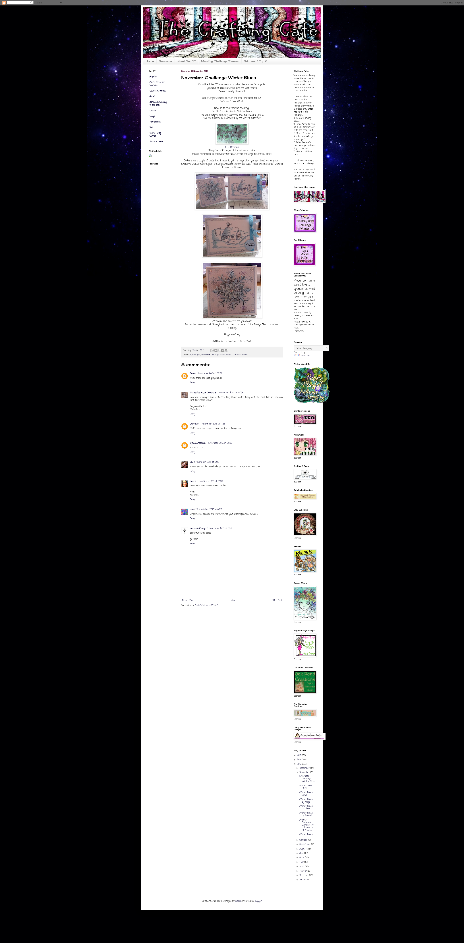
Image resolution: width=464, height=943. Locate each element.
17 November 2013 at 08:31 (219, 528)
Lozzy (192, 509)
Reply (192, 382)
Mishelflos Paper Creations (203, 392)
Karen (193, 481)
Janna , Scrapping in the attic (158, 104)
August (303, 849)
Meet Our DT (186, 61)
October (303, 840)
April (302, 866)
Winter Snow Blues (305, 787)
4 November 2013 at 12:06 (210, 481)
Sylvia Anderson (198, 443)
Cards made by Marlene (157, 84)
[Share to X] (219, 350)
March (302, 871)
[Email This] (212, 350)
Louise (153, 110)
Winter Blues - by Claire (306, 807)
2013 (299, 764)
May (301, 862)
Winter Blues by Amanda (306, 814)
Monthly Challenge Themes (220, 61)
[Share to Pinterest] (226, 350)
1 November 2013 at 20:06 (219, 443)
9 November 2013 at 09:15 (209, 509)
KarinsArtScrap (197, 528)
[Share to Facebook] (222, 350)
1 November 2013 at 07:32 (209, 373)
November (304, 772)
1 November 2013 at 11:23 (212, 424)
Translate (305, 355)
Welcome (165, 61)
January (303, 879)
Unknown (194, 424)
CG (191, 462)
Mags (152, 116)
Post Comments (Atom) (206, 605)
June (302, 857)
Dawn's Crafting (157, 91)
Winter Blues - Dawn (306, 794)
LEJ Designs (232, 147)
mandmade (155, 122)
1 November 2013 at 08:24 (230, 392)
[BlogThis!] (216, 350)
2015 (299, 755)
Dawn (193, 373)
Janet (152, 96)
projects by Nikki (241, 354)
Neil (151, 127)
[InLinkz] (150, 155)
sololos (238, 901)
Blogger (258, 901)
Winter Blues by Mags (306, 800)
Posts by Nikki (226, 354)
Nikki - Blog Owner (155, 135)
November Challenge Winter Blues (307, 779)
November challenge (210, 354)
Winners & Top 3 (255, 61)
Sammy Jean (156, 141)
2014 (299, 759)
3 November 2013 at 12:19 (206, 462)
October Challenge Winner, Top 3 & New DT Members (306, 825)
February (304, 875)
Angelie (153, 76)
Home (150, 61)
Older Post (277, 600)
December (304, 768)
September (305, 844)
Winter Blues (306, 834)
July (301, 853)
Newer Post (188, 600)
